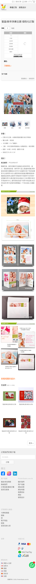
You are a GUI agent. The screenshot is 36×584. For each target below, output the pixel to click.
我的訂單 (18, 1)
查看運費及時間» (18, 56)
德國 (5, 568)
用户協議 (21, 484)
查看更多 (31, 78)
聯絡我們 (4, 484)
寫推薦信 (24, 78)
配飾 (2, 523)
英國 (5, 571)
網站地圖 (21, 489)
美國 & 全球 (7, 563)
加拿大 (6, 566)
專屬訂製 (13, 7)
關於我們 (21, 482)
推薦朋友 (21, 492)
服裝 (2, 515)
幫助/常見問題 (6, 482)
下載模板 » (7, 65)
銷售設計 (21, 497)
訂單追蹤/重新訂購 (7, 487)
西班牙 (6, 573)
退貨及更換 (5, 489)
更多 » (31, 443)
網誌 (19, 495)
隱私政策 (21, 487)
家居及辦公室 (6, 526)
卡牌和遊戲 (5, 513)
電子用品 (4, 520)
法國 (5, 576)
